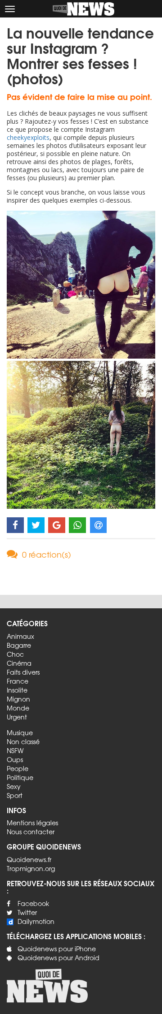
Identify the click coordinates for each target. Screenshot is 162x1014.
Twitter (27, 912)
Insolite (17, 689)
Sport (14, 795)
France (17, 680)
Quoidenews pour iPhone (57, 948)
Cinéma (19, 663)
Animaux (20, 636)
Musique (20, 732)
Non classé (23, 741)
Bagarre (19, 645)
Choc (15, 654)
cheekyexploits (28, 137)
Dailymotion (36, 921)
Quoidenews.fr (29, 859)
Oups (15, 759)
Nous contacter (30, 831)
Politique (20, 777)
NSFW (15, 750)
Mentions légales (32, 822)
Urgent (17, 716)
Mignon (18, 698)
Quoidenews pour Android (58, 957)
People (17, 768)
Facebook (33, 903)
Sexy (14, 786)
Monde (18, 707)
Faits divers (23, 671)
